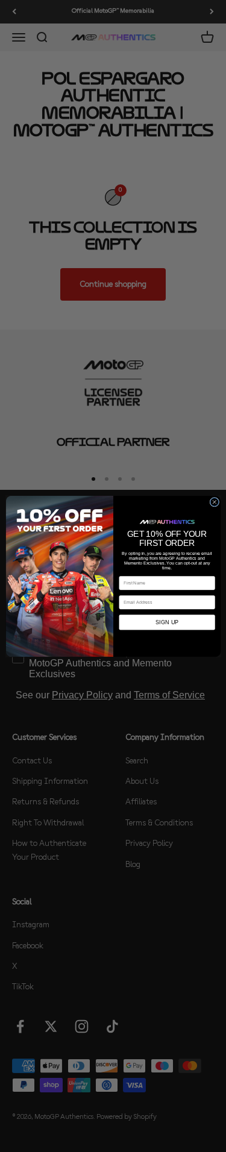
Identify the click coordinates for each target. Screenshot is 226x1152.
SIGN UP (166, 622)
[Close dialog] (214, 502)
